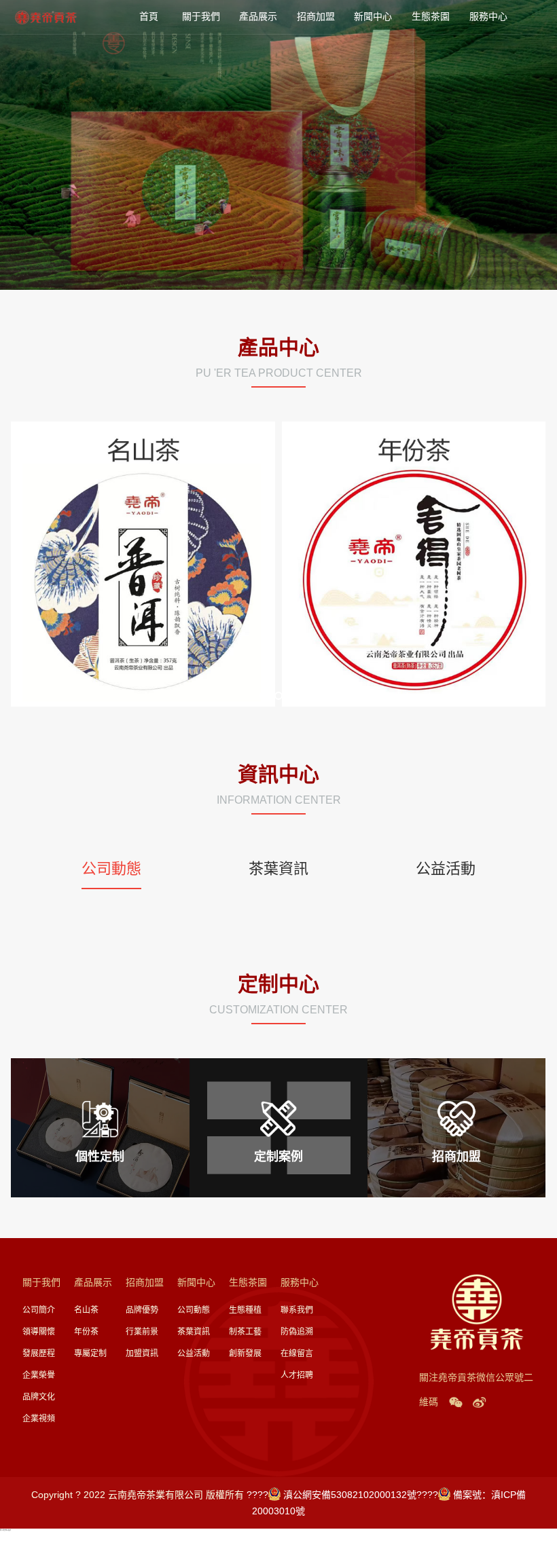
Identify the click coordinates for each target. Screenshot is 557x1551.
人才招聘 (297, 1375)
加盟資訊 (142, 1353)
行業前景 (142, 1332)
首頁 (148, 17)
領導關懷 (38, 1332)
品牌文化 (38, 1397)
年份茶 (86, 1332)
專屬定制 (90, 1353)
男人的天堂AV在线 (5, 1530)
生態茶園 (432, 17)
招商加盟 (317, 17)
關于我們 (202, 17)
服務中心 (489, 17)
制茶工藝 (245, 1332)
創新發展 (245, 1353)
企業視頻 (38, 1418)
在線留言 (297, 1353)
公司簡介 (38, 1310)
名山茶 (86, 1310)
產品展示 (259, 17)
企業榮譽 (38, 1375)
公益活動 (193, 1353)
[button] (263, 696)
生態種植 (245, 1310)
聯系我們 (297, 1310)
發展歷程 (38, 1353)
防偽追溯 (297, 1332)
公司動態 (193, 1310)
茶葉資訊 (193, 1332)
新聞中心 (374, 17)
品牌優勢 (142, 1310)
